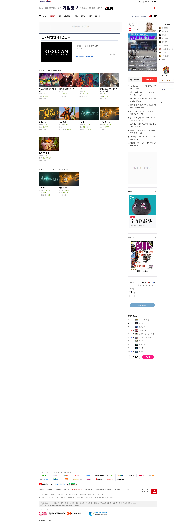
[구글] (55, 475)
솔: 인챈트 (165, 28)
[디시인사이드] (121, 479)
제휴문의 (49, 489)
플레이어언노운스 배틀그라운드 (149, 334)
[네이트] (77, 475)
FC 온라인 (142, 323)
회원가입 (147, 1)
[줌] (88, 475)
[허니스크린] (77, 479)
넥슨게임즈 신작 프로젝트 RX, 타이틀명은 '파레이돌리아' (143, 100)
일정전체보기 (142, 305)
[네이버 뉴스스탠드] (73, 484)
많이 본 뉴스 (135, 80)
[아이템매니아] (55, 479)
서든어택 (142, 344)
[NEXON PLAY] (99, 475)
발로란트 (142, 327)
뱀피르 (164, 35)
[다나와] (110, 475)
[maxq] (142, 475)
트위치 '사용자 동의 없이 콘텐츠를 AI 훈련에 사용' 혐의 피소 (143, 106)
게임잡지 (131, 237)
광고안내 (58, 489)
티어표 (164, 52)
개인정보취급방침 (77, 489)
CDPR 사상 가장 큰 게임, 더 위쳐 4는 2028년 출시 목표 (142, 131)
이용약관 (66, 489)
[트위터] (52, 484)
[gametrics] (44, 479)
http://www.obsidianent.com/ (84, 57)
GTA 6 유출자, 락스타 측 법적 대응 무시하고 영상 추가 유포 (143, 112)
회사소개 (41, 489)
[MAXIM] (131, 475)
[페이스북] (61, 484)
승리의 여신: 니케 (167, 49)
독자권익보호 (89, 489)
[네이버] (44, 475)
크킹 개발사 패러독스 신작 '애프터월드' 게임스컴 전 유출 (143, 125)
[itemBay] (121, 475)
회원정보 (117, 489)
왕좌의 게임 (165, 31)
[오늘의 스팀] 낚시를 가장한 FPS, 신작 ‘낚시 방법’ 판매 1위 (143, 119)
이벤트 (130, 191)
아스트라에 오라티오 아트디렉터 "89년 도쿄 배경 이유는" (143, 93)
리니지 (141, 341)
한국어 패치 (165, 56)
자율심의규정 (100, 489)
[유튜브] (44, 484)
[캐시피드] (110, 479)
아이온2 (141, 348)
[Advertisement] (29, 35)
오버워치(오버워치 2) (146, 337)
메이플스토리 (143, 330)
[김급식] (66, 479)
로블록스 (142, 351)
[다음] (66, 475)
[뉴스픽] (88, 479)
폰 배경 (164, 59)
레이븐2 (164, 42)
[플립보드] (99, 479)
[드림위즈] (152, 475)
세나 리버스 (165, 38)
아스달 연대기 (166, 45)
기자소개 (126, 489)
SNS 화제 (149, 80)
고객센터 (109, 489)
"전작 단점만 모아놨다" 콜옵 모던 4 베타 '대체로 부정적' (143, 87)
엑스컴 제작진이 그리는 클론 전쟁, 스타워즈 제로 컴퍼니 (143, 144)
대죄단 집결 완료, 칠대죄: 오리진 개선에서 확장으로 (143, 138)
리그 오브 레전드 (144, 320)
